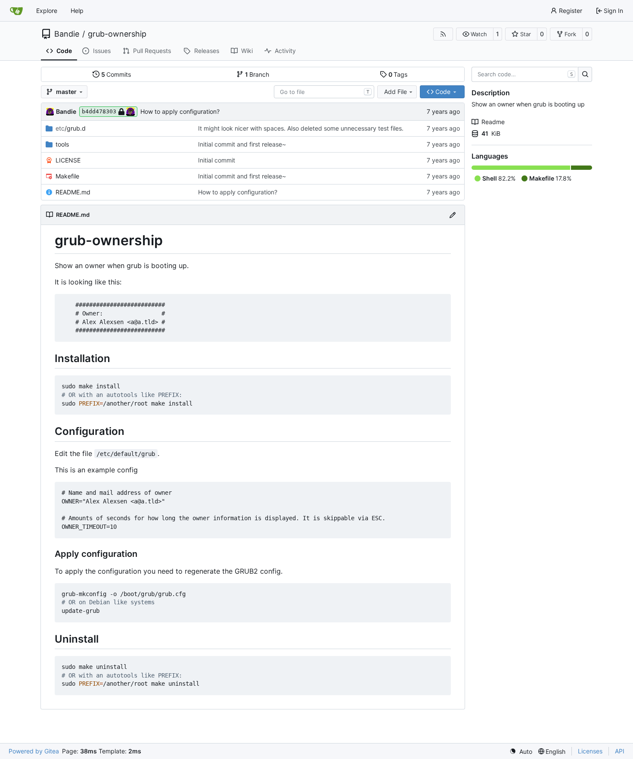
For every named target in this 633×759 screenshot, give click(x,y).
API (619, 751)
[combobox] (324, 91)
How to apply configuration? (180, 111)
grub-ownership (117, 34)
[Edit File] (452, 215)
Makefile (67, 176)
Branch (257, 74)
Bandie (66, 34)
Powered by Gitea (34, 751)
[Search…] (585, 74)
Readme (493, 121)
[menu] (520, 751)
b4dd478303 (99, 111)
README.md (73, 192)
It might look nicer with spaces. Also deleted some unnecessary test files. (300, 128)
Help (77, 10)
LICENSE (68, 160)
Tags (398, 74)
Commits (116, 74)
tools (62, 144)
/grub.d (71, 128)
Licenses (590, 751)
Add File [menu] (395, 91)
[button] (474, 34)
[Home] (16, 11)
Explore (46, 10)
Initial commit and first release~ (242, 144)
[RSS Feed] (443, 34)
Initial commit (216, 160)
